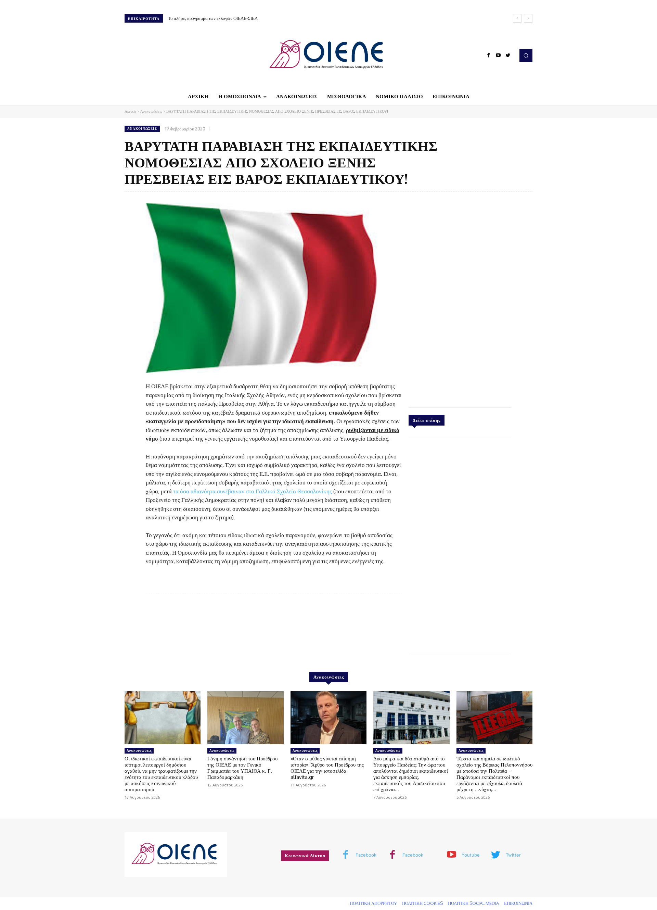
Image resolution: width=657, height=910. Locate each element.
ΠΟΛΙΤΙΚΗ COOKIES (422, 903)
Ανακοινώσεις (151, 111)
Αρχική (130, 111)
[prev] (517, 18)
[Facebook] (488, 55)
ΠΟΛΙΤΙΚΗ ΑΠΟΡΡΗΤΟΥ (373, 903)
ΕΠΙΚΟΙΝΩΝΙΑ (518, 903)
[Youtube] (498, 55)
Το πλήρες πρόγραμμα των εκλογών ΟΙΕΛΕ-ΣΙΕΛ (213, 18)
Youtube (471, 855)
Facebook (366, 855)
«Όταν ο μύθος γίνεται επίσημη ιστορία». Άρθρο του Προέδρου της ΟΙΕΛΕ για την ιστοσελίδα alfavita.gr (327, 767)
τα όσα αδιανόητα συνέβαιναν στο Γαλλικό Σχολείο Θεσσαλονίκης (252, 491)
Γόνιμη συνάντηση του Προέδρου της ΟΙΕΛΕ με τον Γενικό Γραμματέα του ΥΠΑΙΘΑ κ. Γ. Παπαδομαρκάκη (242, 767)
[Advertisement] (460, 298)
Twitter (513, 855)
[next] (528, 18)
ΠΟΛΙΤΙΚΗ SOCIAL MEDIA (473, 903)
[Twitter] (508, 55)
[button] (525, 55)
